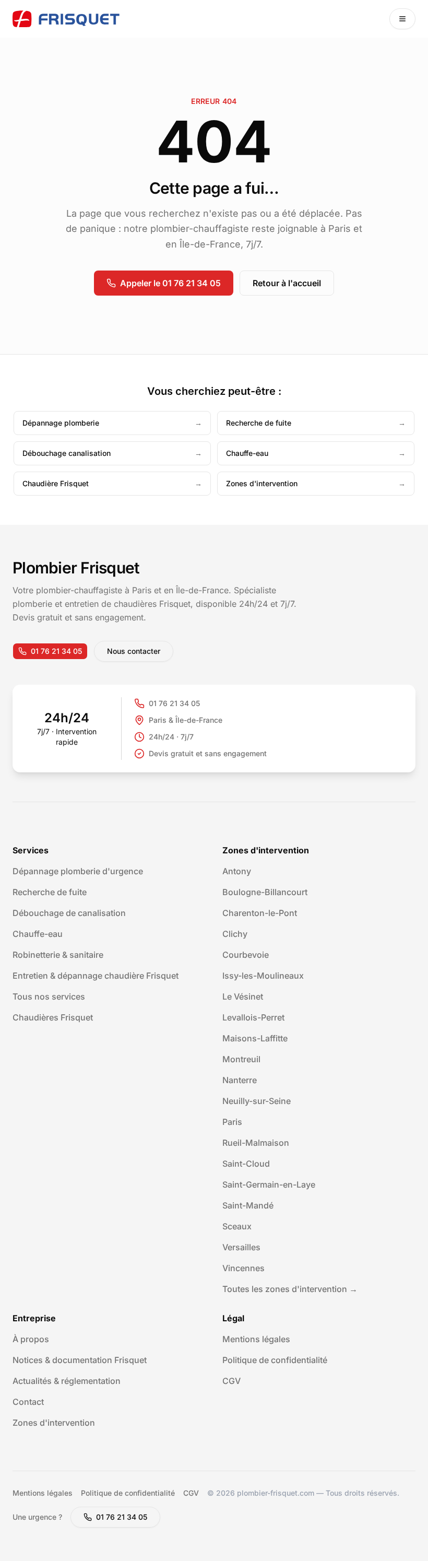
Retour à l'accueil (287, 283)
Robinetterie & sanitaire (58, 954)
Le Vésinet (242, 996)
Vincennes (243, 1268)
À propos (31, 1339)
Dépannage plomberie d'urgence (78, 871)
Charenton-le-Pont (259, 913)
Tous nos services (49, 996)
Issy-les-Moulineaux (263, 975)
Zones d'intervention (54, 1422)
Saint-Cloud (246, 1163)
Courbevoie (245, 954)
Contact (28, 1401)
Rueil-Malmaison (255, 1142)
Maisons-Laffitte (255, 1038)
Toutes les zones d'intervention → (290, 1289)
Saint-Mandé (248, 1205)
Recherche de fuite (50, 892)
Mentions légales (256, 1339)
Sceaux (237, 1226)
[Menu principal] (402, 18)
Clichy (234, 934)
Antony (236, 871)
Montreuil (241, 1059)
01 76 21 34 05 (56, 651)
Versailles (241, 1247)
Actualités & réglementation (67, 1381)
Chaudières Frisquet (53, 1017)
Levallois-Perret (253, 1017)
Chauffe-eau (38, 934)
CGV (231, 1381)
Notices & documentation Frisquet (80, 1360)
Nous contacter (133, 651)
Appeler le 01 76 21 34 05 (170, 283)
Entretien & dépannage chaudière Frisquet (96, 975)
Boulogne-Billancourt (264, 892)
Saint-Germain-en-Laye (268, 1184)
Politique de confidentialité (274, 1360)
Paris (232, 1122)
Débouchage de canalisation (69, 913)
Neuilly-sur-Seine (256, 1101)
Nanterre (239, 1080)
